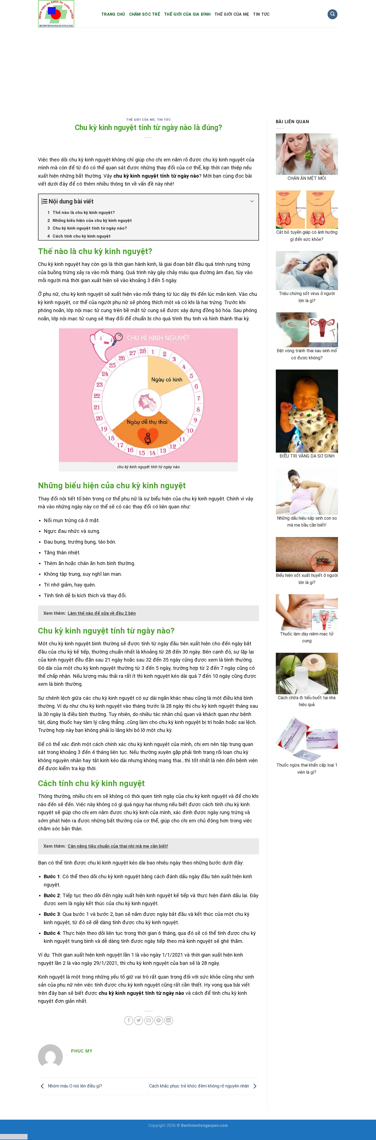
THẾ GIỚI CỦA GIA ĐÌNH (187, 14)
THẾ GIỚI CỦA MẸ (231, 14)
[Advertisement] (188, 68)
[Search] (332, 14)
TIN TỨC (261, 14)
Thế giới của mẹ (140, 120)
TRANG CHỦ (113, 14)
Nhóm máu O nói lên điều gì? (74, 1086)
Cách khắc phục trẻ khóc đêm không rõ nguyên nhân (199, 1086)
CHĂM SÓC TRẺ (144, 14)
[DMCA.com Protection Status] (14, 1136)
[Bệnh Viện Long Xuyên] (65, 13)
